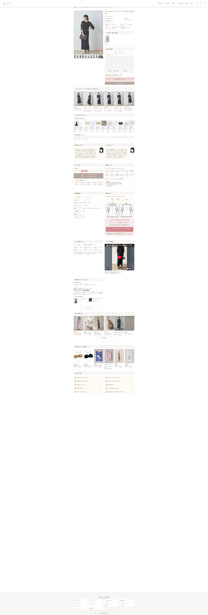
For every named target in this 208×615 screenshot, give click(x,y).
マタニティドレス (108, 600)
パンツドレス (92, 600)
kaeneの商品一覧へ (104, 337)
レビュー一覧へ (88, 308)
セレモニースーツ (124, 603)
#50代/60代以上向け (97, 137)
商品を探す (160, 3)
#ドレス (75, 137)
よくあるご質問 (180, 3)
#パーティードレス (80, 137)
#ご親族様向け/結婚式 (124, 137)
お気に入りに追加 (120, 83)
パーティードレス (78, 600)
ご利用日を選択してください (119, 79)
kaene (110, 16)
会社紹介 (186, 3)
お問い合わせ (192, 3)
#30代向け (86, 137)
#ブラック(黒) (85, 138)
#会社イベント (111, 137)
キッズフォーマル (78, 605)
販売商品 (91, 608)
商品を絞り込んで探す (104, 613)
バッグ (91, 605)
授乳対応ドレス (123, 600)
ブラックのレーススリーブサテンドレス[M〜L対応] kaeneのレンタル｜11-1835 (7, 3)
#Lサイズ (106, 137)
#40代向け (90, 137)
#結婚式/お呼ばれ (117, 137)
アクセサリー (123, 605)
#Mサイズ (102, 137)
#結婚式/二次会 (131, 137)
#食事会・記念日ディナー (78, 138)
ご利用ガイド (173, 3)
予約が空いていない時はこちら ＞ (119, 52)
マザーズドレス (77, 603)
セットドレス (92, 603)
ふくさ (76, 608)
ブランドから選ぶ (166, 3)
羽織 (106, 605)
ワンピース (107, 603)
